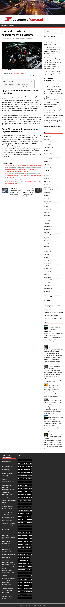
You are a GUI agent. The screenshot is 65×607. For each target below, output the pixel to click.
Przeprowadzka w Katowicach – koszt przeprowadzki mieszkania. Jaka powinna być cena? (53, 104)
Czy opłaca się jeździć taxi (8, 578)
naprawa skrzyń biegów (25, 494)
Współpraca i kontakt (7, 25)
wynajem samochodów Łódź (26, 595)
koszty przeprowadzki (25, 488)
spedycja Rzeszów (23, 557)
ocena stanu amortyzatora (26, 497)
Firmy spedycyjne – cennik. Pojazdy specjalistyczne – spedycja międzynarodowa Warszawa (53, 98)
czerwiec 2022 (48, 167)
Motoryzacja (30, 38)
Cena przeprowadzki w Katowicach (28, 472)
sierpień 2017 (47, 291)
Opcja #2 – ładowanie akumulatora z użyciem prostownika (18, 86)
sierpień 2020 (47, 229)
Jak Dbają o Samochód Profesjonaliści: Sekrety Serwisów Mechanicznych (53, 402)
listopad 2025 (47, 145)
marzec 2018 (47, 271)
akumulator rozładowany (20, 73)
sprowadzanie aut (23, 560)
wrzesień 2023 (48, 156)
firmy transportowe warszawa (27, 482)
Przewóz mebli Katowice (25, 541)
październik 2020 (48, 223)
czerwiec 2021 (48, 201)
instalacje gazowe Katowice (26, 485)
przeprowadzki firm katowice (27, 529)
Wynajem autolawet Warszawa (27, 585)
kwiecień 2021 (48, 206)
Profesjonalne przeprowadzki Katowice (30, 519)
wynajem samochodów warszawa (28, 591)
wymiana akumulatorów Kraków (28, 576)
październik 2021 (48, 190)
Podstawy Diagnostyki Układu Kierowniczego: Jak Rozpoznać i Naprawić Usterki (52, 368)
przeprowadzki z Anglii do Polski (28, 538)
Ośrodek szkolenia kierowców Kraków (29, 510)
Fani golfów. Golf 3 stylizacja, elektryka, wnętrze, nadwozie (23, 165)
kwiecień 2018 (48, 268)
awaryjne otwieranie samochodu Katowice (31, 466)
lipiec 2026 (47, 139)
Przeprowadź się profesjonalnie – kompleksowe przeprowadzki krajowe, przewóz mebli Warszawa (53, 91)
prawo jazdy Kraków (24, 516)
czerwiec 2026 (48, 142)
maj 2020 (46, 238)
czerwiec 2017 (48, 297)
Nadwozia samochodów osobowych (29, 491)
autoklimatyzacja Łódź (25, 460)
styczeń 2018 (47, 277)
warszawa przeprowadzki (26, 573)
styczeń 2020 (47, 249)
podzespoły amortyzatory (26, 513)
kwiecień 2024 (48, 153)
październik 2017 (48, 285)
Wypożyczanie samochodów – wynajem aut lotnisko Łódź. (8, 481)
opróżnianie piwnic (24, 507)
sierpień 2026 (47, 136)
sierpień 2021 (47, 195)
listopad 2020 (47, 221)
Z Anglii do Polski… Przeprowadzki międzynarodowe (6, 582)
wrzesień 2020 (48, 226)
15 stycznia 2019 (8, 38)
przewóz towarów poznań (26, 544)
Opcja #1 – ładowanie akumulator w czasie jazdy (16, 84)
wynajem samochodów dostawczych (29, 588)
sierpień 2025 (47, 150)
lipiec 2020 (47, 232)
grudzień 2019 (48, 252)
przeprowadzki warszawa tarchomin (29, 535)
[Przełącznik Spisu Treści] (31, 81)
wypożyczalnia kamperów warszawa (29, 598)
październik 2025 (48, 147)
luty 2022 (46, 178)
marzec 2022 (47, 176)
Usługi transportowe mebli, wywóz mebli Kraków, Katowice (8, 524)
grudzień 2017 (48, 280)
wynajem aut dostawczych (26, 582)
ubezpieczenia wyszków (25, 570)
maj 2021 (46, 204)
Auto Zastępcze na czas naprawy (28, 463)
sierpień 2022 (47, 161)
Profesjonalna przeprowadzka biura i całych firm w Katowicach (8, 531)
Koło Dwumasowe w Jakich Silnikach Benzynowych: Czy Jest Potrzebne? (53, 436)
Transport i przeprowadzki (51, 315)
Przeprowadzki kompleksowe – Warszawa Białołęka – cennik (8, 537)
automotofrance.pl (19, 38)
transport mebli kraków (25, 566)
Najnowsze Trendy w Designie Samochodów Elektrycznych (52, 329)
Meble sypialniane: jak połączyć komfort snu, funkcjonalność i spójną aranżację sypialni (52, 43)
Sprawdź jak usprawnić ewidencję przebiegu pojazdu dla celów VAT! (8, 518)
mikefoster (4, 69)
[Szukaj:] (53, 31)
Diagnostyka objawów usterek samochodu (52, 306)
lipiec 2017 (47, 294)
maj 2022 (46, 170)
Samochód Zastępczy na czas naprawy (29, 551)
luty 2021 (46, 212)
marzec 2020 (47, 243)
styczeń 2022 (47, 181)
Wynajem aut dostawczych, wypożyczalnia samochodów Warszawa (9, 475)
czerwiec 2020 (48, 235)
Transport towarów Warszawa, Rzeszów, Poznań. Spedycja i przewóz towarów (52, 111)
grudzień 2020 (48, 218)
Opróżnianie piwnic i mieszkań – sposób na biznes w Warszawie (7, 506)
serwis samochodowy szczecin (27, 554)
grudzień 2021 (48, 184)
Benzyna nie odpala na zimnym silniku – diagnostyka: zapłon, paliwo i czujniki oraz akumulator (53, 73)
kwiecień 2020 (48, 240)
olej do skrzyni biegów (25, 501)
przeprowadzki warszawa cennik (28, 532)
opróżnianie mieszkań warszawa (27, 504)
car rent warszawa (24, 469)
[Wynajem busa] (32, 14)
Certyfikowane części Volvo (26, 475)
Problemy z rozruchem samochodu (53, 312)
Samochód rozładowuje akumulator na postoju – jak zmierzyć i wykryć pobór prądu (52, 58)
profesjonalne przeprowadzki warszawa (30, 523)
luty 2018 (46, 274)
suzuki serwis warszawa (25, 563)
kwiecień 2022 (48, 173)
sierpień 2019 (47, 257)
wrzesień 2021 (48, 192)
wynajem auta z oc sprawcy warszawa (29, 579)
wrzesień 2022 (48, 159)
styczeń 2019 (47, 263)
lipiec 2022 (47, 164)
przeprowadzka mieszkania (26, 526)
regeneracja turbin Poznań (26, 548)
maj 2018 (46, 266)
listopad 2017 (47, 283)
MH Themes (42, 605)
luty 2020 (46, 246)
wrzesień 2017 (48, 288)
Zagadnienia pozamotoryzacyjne (53, 318)
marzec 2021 (47, 209)
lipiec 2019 (47, 260)
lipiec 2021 (47, 198)
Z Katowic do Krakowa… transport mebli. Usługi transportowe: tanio (8, 512)
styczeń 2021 (47, 215)
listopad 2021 (47, 187)
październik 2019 (48, 254)
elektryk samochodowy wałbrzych (28, 479)
